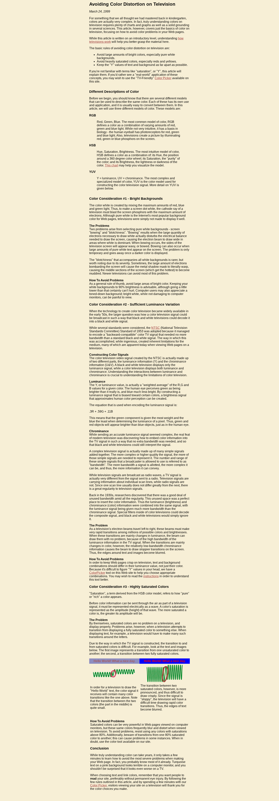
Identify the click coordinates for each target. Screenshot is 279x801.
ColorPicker (97, 572)
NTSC (155, 327)
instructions (151, 576)
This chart (111, 165)
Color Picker (163, 78)
